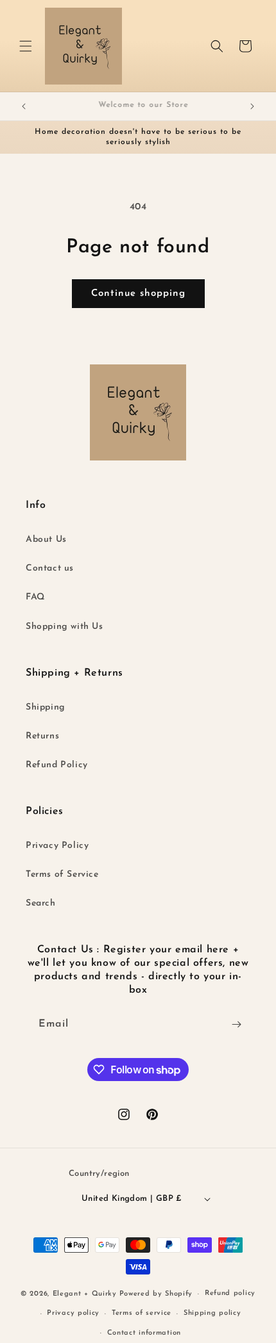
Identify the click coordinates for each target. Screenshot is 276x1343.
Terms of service (141, 1313)
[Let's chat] (236, 1024)
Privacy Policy (57, 846)
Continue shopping (138, 293)
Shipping (45, 707)
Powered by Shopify (156, 1294)
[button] (26, 46)
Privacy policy (73, 1313)
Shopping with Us (64, 626)
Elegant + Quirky (85, 1294)
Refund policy (230, 1293)
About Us (46, 539)
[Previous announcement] (24, 106)
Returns (42, 736)
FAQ (35, 597)
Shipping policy (212, 1313)
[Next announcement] (252, 106)
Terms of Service (62, 874)
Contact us (50, 568)
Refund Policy (57, 765)
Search (41, 903)
